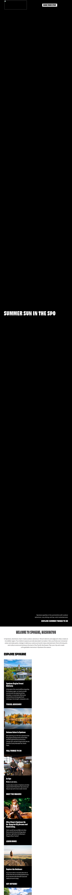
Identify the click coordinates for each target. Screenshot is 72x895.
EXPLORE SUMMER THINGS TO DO (54, 621)
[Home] (15, 5)
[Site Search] (60, 5)
